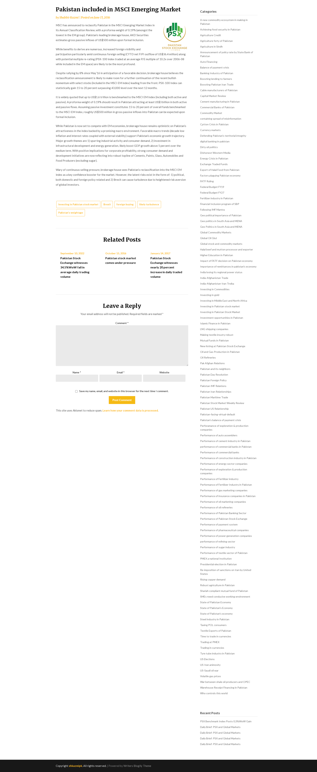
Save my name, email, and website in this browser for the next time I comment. (124, 391)
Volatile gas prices (210, 676)
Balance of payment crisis (214, 67)
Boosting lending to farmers (216, 78)
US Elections (207, 659)
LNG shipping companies (214, 329)
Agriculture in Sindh (211, 46)
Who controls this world (214, 693)
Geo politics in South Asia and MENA (221, 221)
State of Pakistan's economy (216, 613)
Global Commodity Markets (215, 232)
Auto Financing (208, 61)
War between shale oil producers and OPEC (225, 681)
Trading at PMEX (209, 642)
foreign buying (125, 204)
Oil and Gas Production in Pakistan (220, 351)
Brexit (107, 204)
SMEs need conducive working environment (225, 596)
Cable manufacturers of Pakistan (219, 90)
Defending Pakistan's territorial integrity (223, 135)
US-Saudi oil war (209, 670)
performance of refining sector (217, 541)
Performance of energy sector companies (223, 463)
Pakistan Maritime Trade (214, 397)
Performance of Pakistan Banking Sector (223, 513)
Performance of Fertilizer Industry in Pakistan (226, 484)
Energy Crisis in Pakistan (214, 158)
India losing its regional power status (221, 272)
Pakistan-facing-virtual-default (217, 414)
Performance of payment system (219, 524)
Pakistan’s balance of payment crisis (220, 420)
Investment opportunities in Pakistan (221, 317)
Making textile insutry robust (216, 334)
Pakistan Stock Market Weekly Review (222, 403)
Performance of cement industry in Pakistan (225, 441)
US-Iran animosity (210, 664)
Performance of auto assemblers (218, 435)
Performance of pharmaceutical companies (224, 530)
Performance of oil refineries (216, 507)
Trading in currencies (212, 647)
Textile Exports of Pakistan (215, 630)
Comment (122, 323)
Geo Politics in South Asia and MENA (221, 226)
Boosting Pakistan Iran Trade (217, 84)
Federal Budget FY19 (212, 186)
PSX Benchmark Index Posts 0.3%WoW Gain (226, 721)
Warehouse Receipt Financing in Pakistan (223, 687)
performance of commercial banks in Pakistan (226, 446)
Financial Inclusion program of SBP (219, 203)
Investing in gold (209, 294)
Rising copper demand (212, 579)
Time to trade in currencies (215, 636)
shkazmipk (75, 765)
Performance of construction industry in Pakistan (228, 458)
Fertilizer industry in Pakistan (216, 198)
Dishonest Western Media (215, 152)
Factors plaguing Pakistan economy (220, 175)
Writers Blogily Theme (137, 765)
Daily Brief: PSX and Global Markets (220, 727)
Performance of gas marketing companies (223, 490)
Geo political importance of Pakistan (220, 215)
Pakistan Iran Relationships (215, 391)
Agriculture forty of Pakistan (216, 40)
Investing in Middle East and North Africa (223, 300)
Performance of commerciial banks (219, 452)
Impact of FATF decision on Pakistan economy (226, 260)
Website (164, 372)
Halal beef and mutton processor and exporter (226, 249)
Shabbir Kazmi (69, 17)
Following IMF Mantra (212, 209)
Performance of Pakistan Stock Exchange (223, 518)
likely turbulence (149, 204)
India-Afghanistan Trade (214, 277)
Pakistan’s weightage (70, 212)
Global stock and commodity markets (221, 243)
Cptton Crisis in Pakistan (214, 124)
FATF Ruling (207, 181)
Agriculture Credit (210, 35)
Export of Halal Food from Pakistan (219, 169)
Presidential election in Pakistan (218, 564)
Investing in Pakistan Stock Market (220, 312)
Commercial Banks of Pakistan (217, 107)
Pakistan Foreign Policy (213, 380)
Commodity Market (211, 112)
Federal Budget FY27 (212, 192)
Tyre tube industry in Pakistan (217, 653)
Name (77, 372)
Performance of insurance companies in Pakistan (228, 496)
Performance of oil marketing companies (223, 501)
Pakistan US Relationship (214, 408)
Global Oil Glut (208, 238)
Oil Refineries (208, 357)
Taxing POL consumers (213, 625)
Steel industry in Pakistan (214, 619)
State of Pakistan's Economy (216, 607)
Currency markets (210, 130)
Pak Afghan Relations (212, 363)
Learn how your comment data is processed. (130, 410)
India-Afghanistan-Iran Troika (217, 283)
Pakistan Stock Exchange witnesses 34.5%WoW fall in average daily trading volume (74, 267)
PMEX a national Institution (216, 558)
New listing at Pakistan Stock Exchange (222, 346)
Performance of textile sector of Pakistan (223, 552)
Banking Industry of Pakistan (216, 73)
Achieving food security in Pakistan (220, 29)
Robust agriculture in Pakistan (217, 585)
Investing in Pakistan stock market (78, 204)
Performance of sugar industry (217, 547)
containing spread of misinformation (220, 118)
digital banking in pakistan (214, 141)
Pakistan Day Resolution (214, 374)
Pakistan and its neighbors (215, 368)
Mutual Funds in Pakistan (214, 340)
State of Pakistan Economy (215, 602)
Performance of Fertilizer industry (219, 478)
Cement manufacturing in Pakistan (220, 101)
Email (121, 372)
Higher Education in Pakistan (216, 255)
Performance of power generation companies (226, 535)
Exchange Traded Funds (214, 164)
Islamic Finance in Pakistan (215, 323)
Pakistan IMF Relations (213, 385)
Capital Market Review (213, 95)
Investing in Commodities (214, 289)
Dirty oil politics (209, 147)
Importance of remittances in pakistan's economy (228, 266)
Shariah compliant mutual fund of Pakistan (224, 590)
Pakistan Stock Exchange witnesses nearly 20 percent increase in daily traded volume (166, 267)
